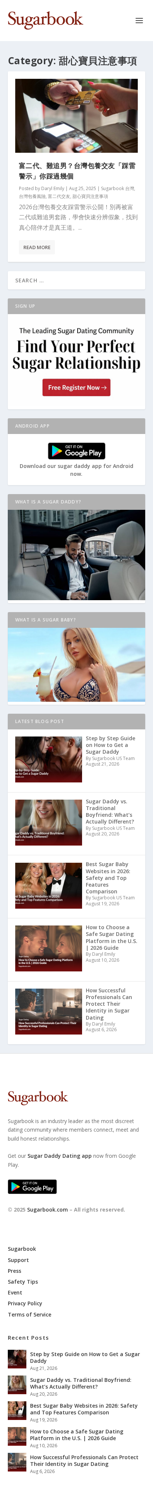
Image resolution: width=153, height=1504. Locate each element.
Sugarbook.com (47, 1209)
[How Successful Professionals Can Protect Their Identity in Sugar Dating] (17, 1462)
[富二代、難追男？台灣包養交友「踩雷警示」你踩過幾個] (76, 116)
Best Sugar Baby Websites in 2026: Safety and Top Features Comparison (84, 1409)
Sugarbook (22, 1248)
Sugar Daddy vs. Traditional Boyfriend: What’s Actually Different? (80, 1383)
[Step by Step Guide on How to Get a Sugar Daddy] (17, 1359)
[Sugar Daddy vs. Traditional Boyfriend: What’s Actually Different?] (17, 1385)
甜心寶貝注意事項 (90, 196)
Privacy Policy (25, 1303)
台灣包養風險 (32, 196)
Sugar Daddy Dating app (59, 1155)
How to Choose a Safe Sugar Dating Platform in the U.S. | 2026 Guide (76, 1435)
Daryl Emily (52, 188)
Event (15, 1292)
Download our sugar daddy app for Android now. (76, 469)
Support (18, 1259)
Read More (37, 247)
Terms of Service (29, 1314)
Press (14, 1270)
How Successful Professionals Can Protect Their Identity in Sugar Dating (84, 1460)
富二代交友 (59, 196)
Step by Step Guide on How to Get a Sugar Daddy (85, 1357)
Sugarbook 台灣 (117, 188)
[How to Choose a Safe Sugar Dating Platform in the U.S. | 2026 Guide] (17, 1436)
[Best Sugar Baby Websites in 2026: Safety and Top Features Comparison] (17, 1410)
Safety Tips (23, 1281)
